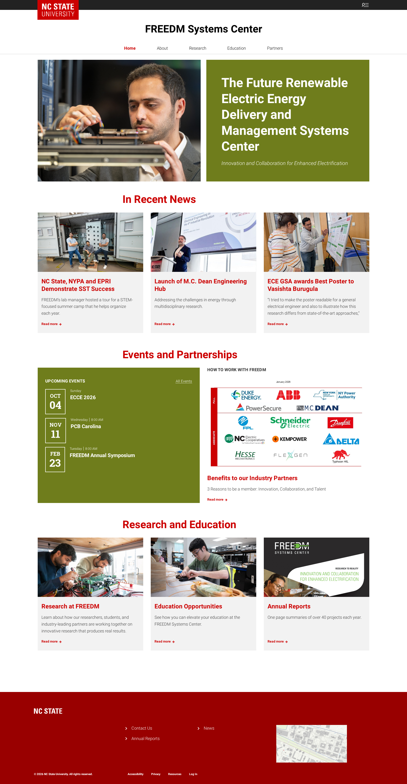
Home (130, 48)
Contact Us (141, 728)
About (162, 48)
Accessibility (135, 774)
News (209, 728)
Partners (275, 48)
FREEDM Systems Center (203, 29)
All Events (184, 381)
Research (197, 48)
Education (236, 48)
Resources (174, 774)
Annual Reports (145, 738)
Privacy (155, 774)
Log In (193, 774)
